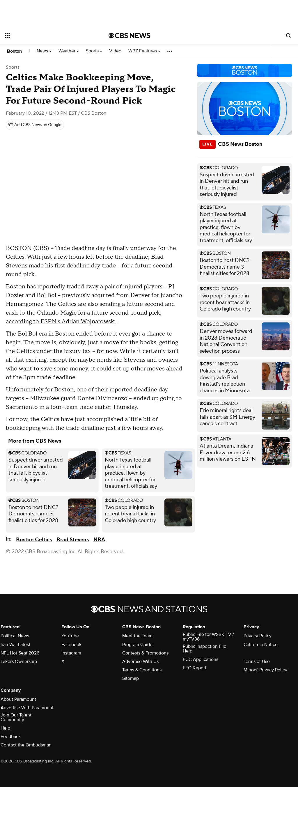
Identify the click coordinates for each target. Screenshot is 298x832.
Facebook (71, 644)
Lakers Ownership (19, 661)
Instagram (71, 653)
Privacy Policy (258, 636)
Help (5, 728)
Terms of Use (257, 661)
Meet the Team (137, 636)
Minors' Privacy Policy (265, 670)
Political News (15, 636)
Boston (14, 51)
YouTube (70, 636)
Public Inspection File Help (204, 648)
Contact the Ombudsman (26, 745)
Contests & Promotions (145, 653)
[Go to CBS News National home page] (129, 35)
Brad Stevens (72, 539)
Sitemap (130, 678)
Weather (67, 51)
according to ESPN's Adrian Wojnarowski (61, 321)
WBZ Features (143, 51)
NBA (99, 539)
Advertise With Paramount (27, 707)
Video (115, 51)
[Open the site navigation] (46, 35)
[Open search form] (288, 35)
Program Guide (137, 644)
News (43, 51)
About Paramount (18, 699)
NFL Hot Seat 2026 (20, 653)
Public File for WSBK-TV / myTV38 (208, 636)
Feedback (11, 736)
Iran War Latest (15, 644)
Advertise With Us (140, 661)
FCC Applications (200, 659)
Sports (93, 51)
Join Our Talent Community (16, 717)
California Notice (261, 644)
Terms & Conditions (142, 670)
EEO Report (194, 668)
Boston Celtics (34, 539)
